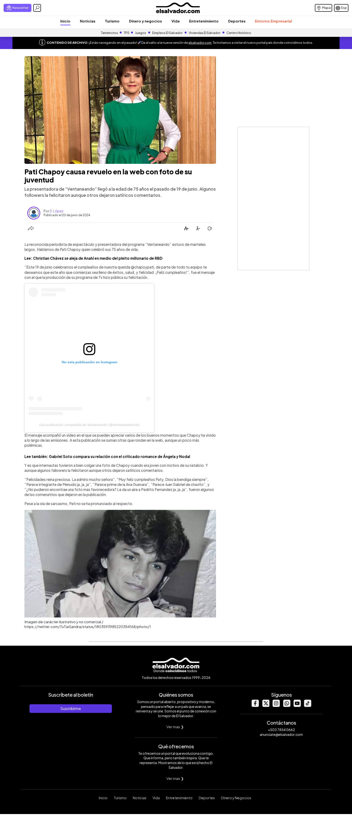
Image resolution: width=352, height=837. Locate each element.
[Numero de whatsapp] (286, 705)
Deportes (236, 21)
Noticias (87, 21)
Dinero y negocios (145, 21)
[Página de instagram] (276, 705)
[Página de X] (265, 705)
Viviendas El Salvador (204, 33)
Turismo (112, 21)
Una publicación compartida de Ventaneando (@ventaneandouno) (89, 425)
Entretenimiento (204, 21)
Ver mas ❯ (175, 726)
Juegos (140, 33)
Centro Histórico (239, 33)
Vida (175, 21)
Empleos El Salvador (167, 33)
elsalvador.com (199, 42)
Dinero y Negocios (236, 798)
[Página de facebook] (255, 705)
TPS (126, 33)
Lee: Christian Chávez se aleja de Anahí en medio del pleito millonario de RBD (93, 258)
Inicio (65, 21)
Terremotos (109, 33)
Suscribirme (70, 708)
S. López (56, 211)
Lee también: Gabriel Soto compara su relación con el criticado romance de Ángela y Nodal (107, 456)
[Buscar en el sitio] (37, 8)
